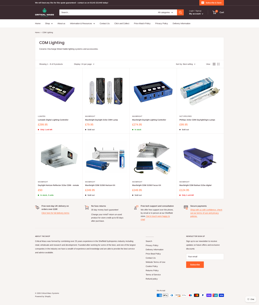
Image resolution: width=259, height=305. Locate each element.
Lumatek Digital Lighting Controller (53, 120)
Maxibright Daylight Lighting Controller (149, 120)
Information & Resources (81, 23)
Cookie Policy (152, 266)
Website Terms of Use (155, 262)
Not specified (185, 116)
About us (61, 23)
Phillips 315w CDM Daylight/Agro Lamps (197, 120)
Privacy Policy (161, 23)
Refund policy (152, 279)
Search (149, 241)
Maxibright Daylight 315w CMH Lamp (101, 120)
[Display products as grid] (214, 64)
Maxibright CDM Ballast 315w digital (195, 185)
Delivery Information (181, 23)
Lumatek (41, 116)
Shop (47, 23)
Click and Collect (121, 23)
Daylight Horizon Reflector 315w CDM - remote (58, 185)
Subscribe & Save (213, 3)
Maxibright (90, 116)
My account (195, 14)
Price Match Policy (142, 23)
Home (37, 23)
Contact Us (105, 23)
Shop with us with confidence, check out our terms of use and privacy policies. (206, 213)
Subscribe (195, 264)
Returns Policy (152, 270)
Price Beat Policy (153, 254)
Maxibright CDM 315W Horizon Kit (100, 185)
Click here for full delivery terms (55, 213)
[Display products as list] (218, 64)
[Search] (180, 12)
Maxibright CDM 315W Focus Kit (146, 185)
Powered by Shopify (43, 296)
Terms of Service (153, 274)
